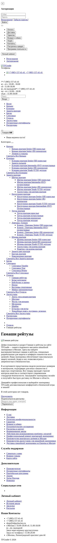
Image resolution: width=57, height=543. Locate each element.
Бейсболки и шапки (21, 282)
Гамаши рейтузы (19, 278)
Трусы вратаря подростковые (30, 215)
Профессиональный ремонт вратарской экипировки (30, 436)
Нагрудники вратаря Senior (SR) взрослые (36, 196)
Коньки (9, 106)
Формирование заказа (16, 431)
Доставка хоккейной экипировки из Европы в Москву (31, 443)
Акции (9, 41)
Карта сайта (11, 458)
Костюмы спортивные (22, 287)
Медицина (16, 304)
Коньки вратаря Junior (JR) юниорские (29, 151)
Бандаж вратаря (19, 254)
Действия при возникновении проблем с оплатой (28, 434)
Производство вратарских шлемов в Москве (26, 438)
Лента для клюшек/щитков (24, 297)
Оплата (10, 30)
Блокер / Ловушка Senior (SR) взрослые (34, 225)
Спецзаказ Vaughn (20, 266)
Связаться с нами (14, 453)
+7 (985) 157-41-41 (34, 72)
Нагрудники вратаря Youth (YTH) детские (36, 204)
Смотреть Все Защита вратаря (19, 258)
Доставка (11, 32)
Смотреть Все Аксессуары (18, 313)
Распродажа (11, 125)
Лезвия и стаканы (20, 153)
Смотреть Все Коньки (16, 156)
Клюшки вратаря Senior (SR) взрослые (29, 161)
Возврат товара (13, 456)
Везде (9, 104)
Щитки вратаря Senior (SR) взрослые (33, 180)
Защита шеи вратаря (21, 251)
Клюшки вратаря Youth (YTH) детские (29, 170)
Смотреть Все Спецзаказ (17, 273)
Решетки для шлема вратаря (29, 249)
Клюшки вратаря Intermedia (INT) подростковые (33, 165)
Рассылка (10, 508)
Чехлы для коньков (20, 301)
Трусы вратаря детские (27, 220)
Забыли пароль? (21, 20)
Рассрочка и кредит (15, 46)
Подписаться (7, 404)
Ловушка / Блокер (20, 223)
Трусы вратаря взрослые (28, 213)
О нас (9, 414)
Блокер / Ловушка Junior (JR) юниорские (35, 232)
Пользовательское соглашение (20, 426)
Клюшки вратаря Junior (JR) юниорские (30, 168)
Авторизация (12, 61)
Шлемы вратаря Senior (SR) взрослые (34, 239)
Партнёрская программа (17, 473)
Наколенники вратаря (21, 256)
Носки (14, 285)
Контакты (11, 44)
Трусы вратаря (18, 211)
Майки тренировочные (22, 289)
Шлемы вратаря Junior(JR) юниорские (34, 242)
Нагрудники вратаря (21, 194)
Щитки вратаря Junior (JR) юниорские (34, 187)
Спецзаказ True (18, 268)
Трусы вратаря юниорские (29, 218)
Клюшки (10, 108)
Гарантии (11, 35)
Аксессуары (11, 120)
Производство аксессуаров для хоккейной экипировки (31, 441)
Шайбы (15, 306)
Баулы (9, 113)
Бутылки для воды (20, 309)
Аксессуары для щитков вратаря (31, 192)
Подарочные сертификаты (18, 123)
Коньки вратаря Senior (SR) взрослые (28, 149)
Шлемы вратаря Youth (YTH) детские (34, 244)
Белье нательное (19, 280)
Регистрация (6, 20)
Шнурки (15, 299)
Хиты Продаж (12, 478)
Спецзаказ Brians (19, 270)
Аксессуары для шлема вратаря (31, 247)
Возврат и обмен (14, 38)
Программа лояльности (16, 49)
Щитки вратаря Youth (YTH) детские (33, 189)
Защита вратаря (13, 111)
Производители (13, 468)
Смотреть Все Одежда (16, 292)
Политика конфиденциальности (20, 419)
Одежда (9, 118)
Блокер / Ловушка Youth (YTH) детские (34, 235)
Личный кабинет (14, 501)
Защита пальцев (19, 163)
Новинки (10, 480)
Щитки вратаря (19, 177)
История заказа (13, 503)
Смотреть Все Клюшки (16, 173)
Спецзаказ (11, 116)
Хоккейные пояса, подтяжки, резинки (29, 311)
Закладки (10, 506)
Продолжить (6, 396)
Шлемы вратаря (19, 237)
